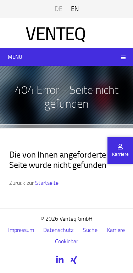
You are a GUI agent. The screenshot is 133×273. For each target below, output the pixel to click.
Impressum (21, 230)
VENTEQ (56, 33)
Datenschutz (58, 230)
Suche (90, 230)
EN (75, 8)
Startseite (47, 183)
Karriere (116, 230)
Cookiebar (66, 241)
